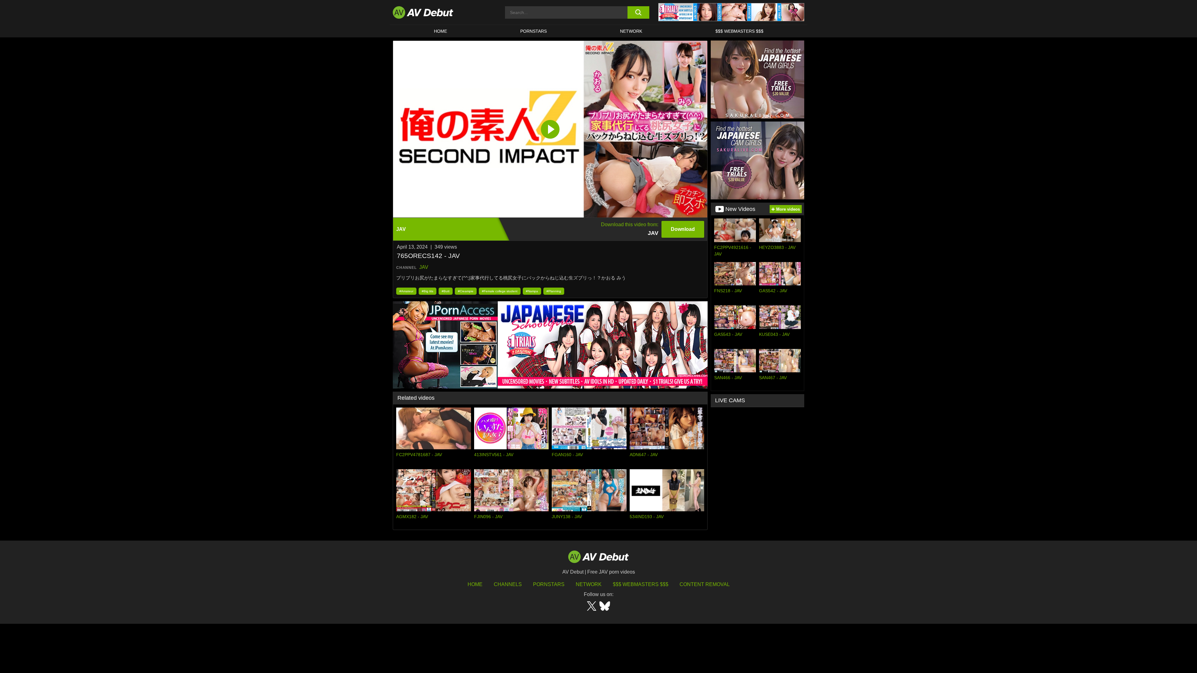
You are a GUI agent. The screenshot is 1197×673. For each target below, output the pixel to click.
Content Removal (705, 584)
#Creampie (466, 291)
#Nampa (532, 291)
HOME (440, 31)
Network (631, 31)
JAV (423, 267)
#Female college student (499, 291)
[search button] (638, 12)
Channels (508, 584)
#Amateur (406, 291)
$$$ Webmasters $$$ (739, 31)
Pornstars (533, 31)
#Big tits (427, 291)
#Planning (553, 291)
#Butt (445, 291)
